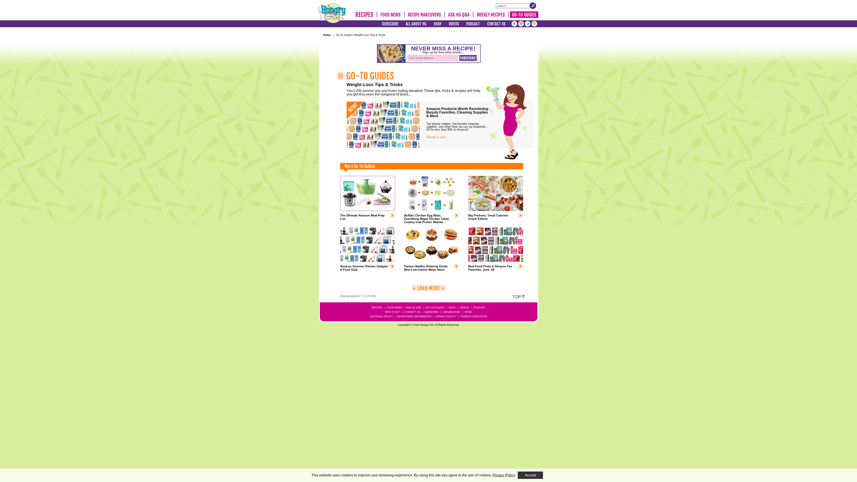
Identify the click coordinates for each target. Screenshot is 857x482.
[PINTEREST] (521, 23)
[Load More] (428, 290)
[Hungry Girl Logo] (331, 13)
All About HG (416, 24)
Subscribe (390, 24)
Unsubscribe (451, 312)
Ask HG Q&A (459, 15)
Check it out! (436, 137)
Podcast (473, 24)
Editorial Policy (381, 316)
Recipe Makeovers (424, 15)
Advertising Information (414, 316)
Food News (391, 15)
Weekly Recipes (491, 15)
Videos (454, 24)
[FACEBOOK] (514, 23)
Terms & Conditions (473, 316)
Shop (437, 24)
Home (468, 312)
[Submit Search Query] (533, 5)
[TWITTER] (527, 23)
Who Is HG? (392, 312)
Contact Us (496, 24)
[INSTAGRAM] (534, 23)
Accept (530, 475)
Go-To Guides (524, 15)
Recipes (364, 15)
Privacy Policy (446, 316)
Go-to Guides (435, 307)
